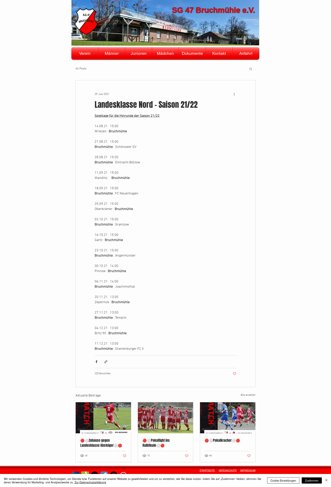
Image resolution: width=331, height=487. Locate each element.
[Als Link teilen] (106, 362)
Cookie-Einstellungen (283, 480)
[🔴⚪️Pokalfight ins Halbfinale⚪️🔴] (165, 417)
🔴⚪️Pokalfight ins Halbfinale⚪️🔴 (156, 443)
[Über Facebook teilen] (96, 362)
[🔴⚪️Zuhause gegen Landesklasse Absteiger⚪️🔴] (103, 417)
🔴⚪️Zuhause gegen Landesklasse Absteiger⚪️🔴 (101, 443)
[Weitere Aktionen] (234, 94)
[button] (84, 53)
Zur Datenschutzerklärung (90, 482)
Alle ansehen (248, 395)
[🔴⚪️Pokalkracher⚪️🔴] (227, 417)
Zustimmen (312, 480)
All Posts (80, 68)
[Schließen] (326, 480)
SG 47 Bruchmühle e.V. (213, 10)
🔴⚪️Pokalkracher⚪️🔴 (222, 440)
